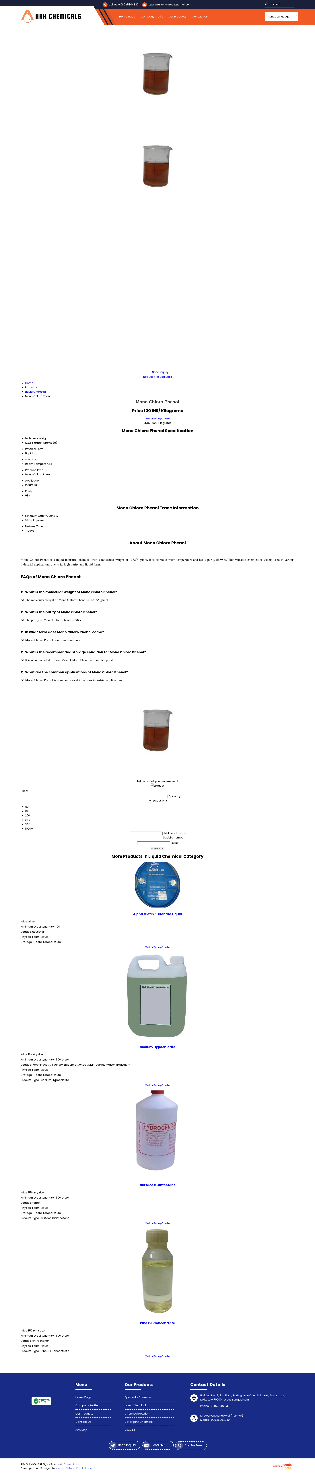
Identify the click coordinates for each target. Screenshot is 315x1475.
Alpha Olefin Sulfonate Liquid (157, 914)
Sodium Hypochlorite (157, 1047)
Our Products (177, 16)
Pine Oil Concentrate (157, 1323)
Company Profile (152, 16)
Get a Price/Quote (157, 418)
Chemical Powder (137, 1413)
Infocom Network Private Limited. (75, 1468)
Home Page (127, 16)
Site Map (81, 1430)
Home (29, 383)
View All (130, 1430)
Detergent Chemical (139, 1422)
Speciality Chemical (138, 1397)
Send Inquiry (159, 372)
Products (31, 387)
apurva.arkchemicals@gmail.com (170, 4)
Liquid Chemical (35, 392)
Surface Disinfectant (157, 1185)
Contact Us (200, 16)
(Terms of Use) (71, 1464)
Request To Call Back (157, 377)
